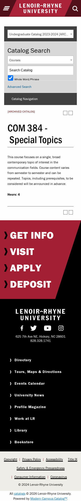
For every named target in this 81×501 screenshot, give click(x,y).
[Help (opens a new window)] (71, 113)
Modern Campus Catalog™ (48, 498)
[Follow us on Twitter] (33, 329)
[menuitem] (40, 235)
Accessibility (54, 459)
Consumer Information (29, 477)
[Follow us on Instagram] (61, 329)
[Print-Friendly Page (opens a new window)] (65, 113)
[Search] (69, 70)
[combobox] (40, 34)
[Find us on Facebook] (22, 329)
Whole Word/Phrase (26, 79)
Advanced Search (19, 87)
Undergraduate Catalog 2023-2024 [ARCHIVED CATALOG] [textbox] (41, 34)
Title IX (72, 459)
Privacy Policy (31, 459)
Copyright (10, 459)
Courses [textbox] (14, 60)
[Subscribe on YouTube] (47, 329)
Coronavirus (58, 477)
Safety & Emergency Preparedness (41, 468)
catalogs (19, 493)
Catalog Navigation (25, 99)
